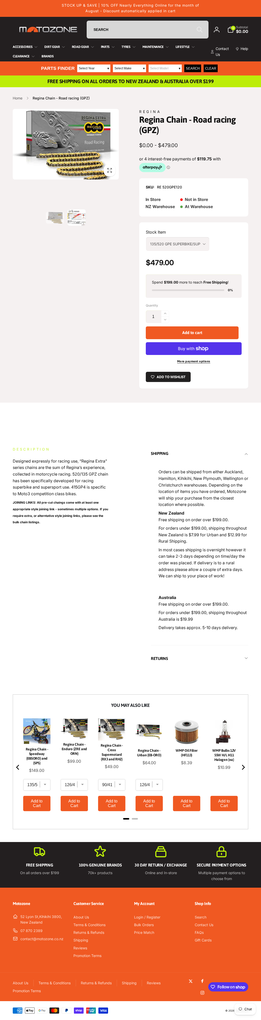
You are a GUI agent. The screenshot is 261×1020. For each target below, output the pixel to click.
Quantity (152, 305)
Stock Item (156, 232)
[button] (237, 29)
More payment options (193, 361)
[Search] (199, 29)
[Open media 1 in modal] (66, 144)
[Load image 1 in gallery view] (55, 218)
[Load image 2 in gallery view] (77, 217)
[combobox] (147, 30)
